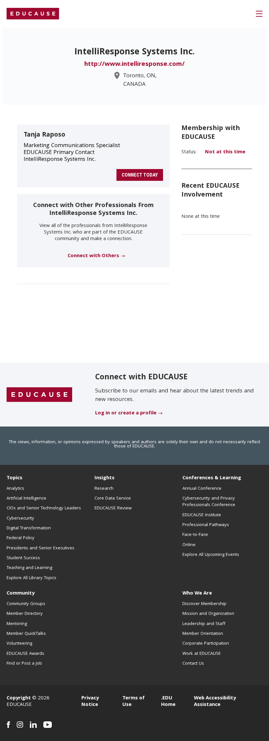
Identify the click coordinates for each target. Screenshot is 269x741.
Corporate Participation (205, 643)
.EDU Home (168, 701)
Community (20, 593)
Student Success (23, 558)
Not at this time (225, 152)
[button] (259, 14)
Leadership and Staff (203, 624)
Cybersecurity (20, 518)
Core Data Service (112, 498)
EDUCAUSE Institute (201, 515)
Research (104, 488)
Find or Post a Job (24, 663)
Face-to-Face (195, 535)
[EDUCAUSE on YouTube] (47, 724)
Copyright (19, 698)
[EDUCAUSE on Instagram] (20, 724)
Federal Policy (20, 538)
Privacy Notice (90, 701)
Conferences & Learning (211, 478)
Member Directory (25, 614)
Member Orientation (202, 633)
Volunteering (19, 643)
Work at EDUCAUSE (201, 653)
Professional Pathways (205, 525)
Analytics (15, 488)
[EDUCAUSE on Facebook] (8, 724)
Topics (14, 478)
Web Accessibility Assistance (215, 701)
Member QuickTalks (26, 633)
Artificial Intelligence (26, 498)
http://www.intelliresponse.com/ (134, 64)
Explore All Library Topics (31, 578)
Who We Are (197, 593)
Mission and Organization (208, 614)
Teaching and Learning (29, 568)
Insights (104, 478)
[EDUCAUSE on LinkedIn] (33, 724)
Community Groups (26, 604)
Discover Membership (204, 604)
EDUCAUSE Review (113, 508)
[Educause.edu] (39, 395)
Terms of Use (133, 701)
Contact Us (193, 663)
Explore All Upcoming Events (210, 555)
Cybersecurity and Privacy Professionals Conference (208, 502)
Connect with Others (93, 256)
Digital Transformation (29, 528)
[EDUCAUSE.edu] (33, 14)
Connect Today (140, 175)
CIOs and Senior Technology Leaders (44, 508)
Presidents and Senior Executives (40, 548)
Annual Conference (201, 488)
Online (189, 545)
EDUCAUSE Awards (25, 653)
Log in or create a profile (125, 413)
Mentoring (17, 624)
